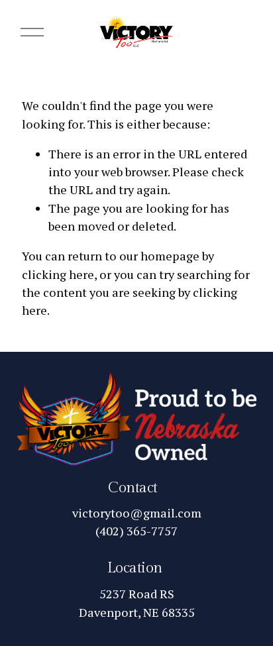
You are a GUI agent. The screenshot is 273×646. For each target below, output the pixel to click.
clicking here (58, 274)
